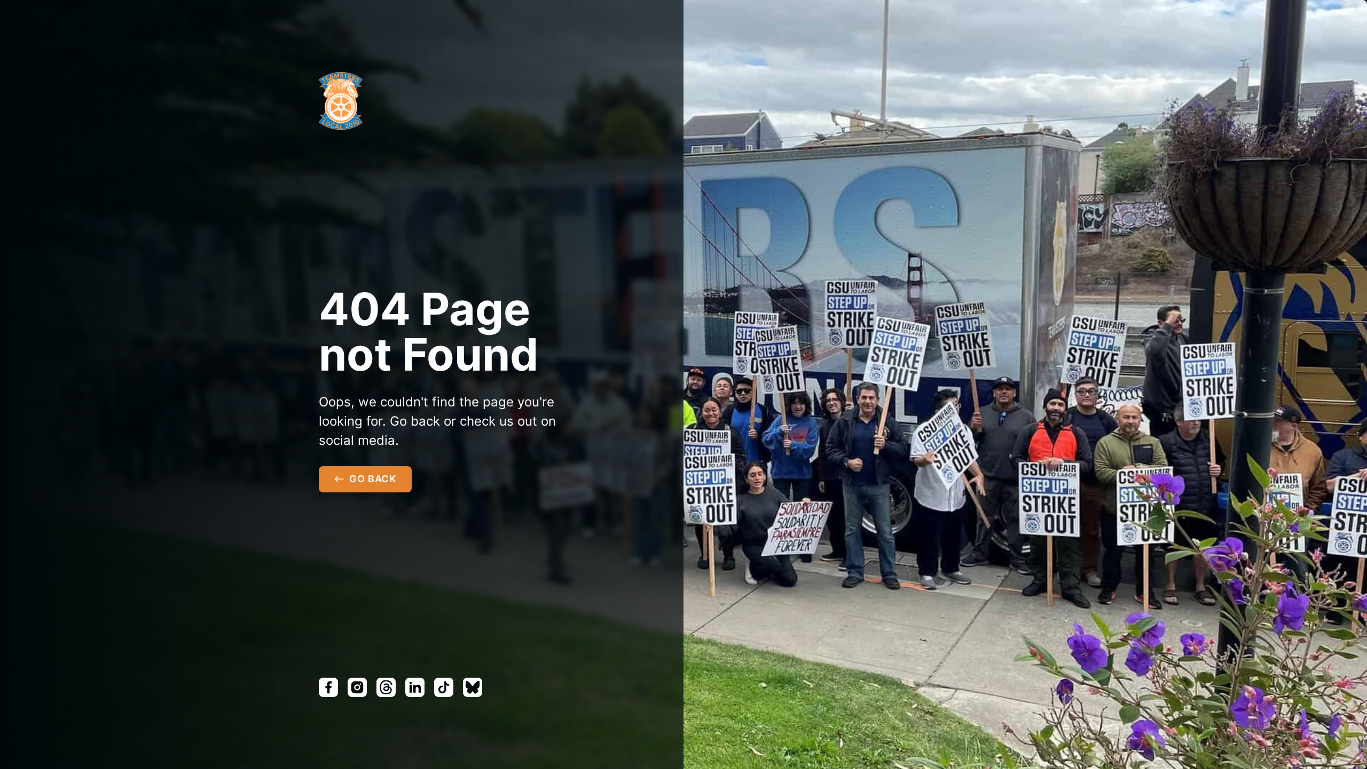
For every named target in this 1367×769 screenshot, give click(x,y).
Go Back (372, 478)
